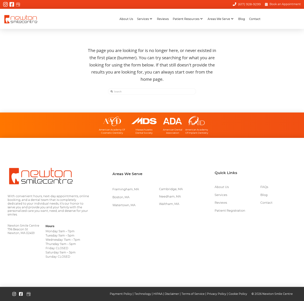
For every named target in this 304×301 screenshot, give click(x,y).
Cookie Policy (238, 294)
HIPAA (157, 294)
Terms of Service (193, 294)
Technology (142, 294)
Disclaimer (172, 294)
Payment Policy (121, 294)
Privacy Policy (216, 294)
